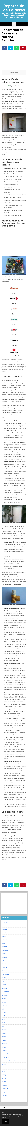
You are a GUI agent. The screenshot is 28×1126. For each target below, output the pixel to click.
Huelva (4, 998)
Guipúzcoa (5, 995)
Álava (3, 926)
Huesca (4, 1002)
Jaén (3, 1009)
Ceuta (3, 971)
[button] (14, 24)
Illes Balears (5, 1005)
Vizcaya (4, 1092)
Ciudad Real (5, 974)
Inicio (5, 1107)
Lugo (3, 1026)
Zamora (4, 1095)
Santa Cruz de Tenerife (9, 1061)
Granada (4, 988)
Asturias (12, 889)
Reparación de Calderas (14, 8)
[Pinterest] (22, 48)
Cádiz (3, 960)
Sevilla (4, 1068)
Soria (3, 1071)
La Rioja (4, 1012)
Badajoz (4, 947)
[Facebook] (4, 48)
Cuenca (4, 981)
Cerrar (5, 1121)
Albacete (4, 929)
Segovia (4, 1064)
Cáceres (4, 957)
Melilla (4, 1037)
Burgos (4, 953)
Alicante (4, 933)
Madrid (4, 1030)
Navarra (4, 1043)
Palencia (4, 1050)
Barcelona (5, 950)
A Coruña (5, 922)
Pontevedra (5, 1054)
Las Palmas (5, 1016)
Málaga (4, 1033)
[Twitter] (10, 48)
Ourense (4, 1047)
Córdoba (4, 978)
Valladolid (5, 1088)
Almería (4, 936)
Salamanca (5, 1057)
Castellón (4, 967)
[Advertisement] (14, 60)
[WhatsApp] (16, 48)
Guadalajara (5, 992)
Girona (4, 985)
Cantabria (5, 964)
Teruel (4, 1078)
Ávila (3, 943)
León (3, 1019)
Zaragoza (5, 1099)
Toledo (4, 1082)
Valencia (4, 1085)
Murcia (4, 1040)
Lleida (3, 1023)
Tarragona (5, 1075)
